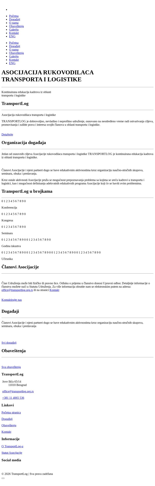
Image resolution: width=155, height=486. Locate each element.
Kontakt (14, 33)
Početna (14, 16)
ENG (12, 36)
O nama (14, 22)
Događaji (14, 19)
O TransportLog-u (12, 446)
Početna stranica (11, 412)
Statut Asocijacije (12, 452)
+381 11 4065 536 (13, 397)
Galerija (14, 29)
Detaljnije (7, 134)
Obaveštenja (16, 26)
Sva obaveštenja (11, 367)
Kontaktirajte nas (12, 299)
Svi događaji (9, 342)
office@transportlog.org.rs (17, 290)
